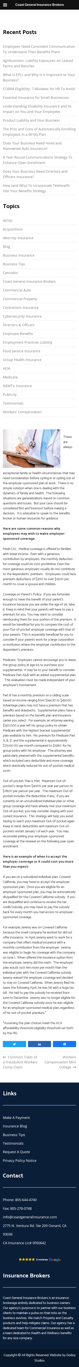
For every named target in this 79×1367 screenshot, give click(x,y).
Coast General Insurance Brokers (29, 281)
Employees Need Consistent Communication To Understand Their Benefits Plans (39, 49)
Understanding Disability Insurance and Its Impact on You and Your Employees (37, 109)
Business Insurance (18, 255)
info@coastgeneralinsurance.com (30, 1217)
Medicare (10, 377)
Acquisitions (13, 229)
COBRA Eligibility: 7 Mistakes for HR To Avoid (39, 88)
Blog (6, 246)
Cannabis (10, 272)
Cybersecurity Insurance (22, 316)
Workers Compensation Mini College (60, 1062)
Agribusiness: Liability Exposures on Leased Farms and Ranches (38, 63)
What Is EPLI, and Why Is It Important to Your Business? (39, 77)
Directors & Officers (19, 325)
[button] (39, 1260)
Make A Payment (16, 1117)
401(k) (7, 220)
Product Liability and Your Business (31, 120)
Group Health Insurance (22, 359)
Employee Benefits (18, 333)
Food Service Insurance (21, 351)
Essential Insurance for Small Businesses (36, 97)
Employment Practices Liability (27, 342)
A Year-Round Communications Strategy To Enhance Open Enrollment (37, 160)
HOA (6, 368)
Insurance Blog (15, 1126)
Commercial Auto (17, 290)
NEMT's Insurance (17, 385)
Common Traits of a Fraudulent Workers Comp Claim (20, 1062)
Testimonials (13, 403)
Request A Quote (16, 1151)
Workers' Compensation (22, 412)
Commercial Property (20, 298)
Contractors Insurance (21, 307)
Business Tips (14, 264)
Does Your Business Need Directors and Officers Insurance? (35, 174)
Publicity (10, 394)
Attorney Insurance (18, 238)
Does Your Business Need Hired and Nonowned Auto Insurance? (32, 146)
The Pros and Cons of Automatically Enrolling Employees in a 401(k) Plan (39, 132)
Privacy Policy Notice (19, 1160)
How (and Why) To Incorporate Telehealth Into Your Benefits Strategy (36, 188)
